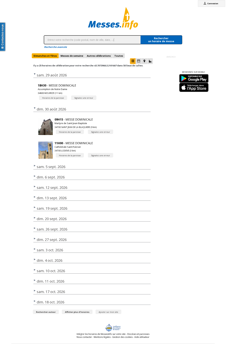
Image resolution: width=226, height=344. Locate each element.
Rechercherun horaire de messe (161, 40)
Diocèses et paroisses (138, 334)
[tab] (45, 55)
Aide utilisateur (141, 337)
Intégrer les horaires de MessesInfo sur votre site (101, 334)
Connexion (212, 3)
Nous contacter (84, 337)
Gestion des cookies (122, 337)
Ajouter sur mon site (108, 312)
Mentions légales (102, 337)
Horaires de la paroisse (53, 98)
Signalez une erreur (83, 98)
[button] (133, 61)
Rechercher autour (46, 312)
